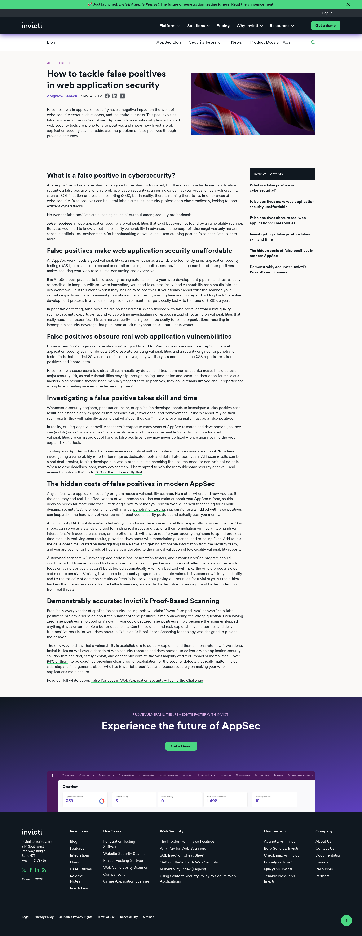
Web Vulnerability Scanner (125, 867)
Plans (74, 862)
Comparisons (114, 874)
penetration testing (149, 509)
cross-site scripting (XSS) (109, 195)
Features (77, 848)
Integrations (80, 855)
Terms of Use (106, 917)
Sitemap (148, 917)
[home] (32, 25)
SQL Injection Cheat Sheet (182, 855)
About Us (323, 841)
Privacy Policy (44, 917)
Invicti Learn (80, 888)
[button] (329, 13)
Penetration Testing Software (119, 844)
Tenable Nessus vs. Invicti (280, 878)
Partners (322, 876)
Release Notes (76, 878)
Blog (51, 42)
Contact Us (324, 848)
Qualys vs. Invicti (278, 869)
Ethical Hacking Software (124, 860)
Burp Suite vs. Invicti (281, 848)
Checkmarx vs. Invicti (282, 855)
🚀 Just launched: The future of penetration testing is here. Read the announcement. (181, 4)
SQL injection (72, 195)
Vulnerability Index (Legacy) (183, 869)
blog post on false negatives (199, 233)
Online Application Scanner (126, 881)
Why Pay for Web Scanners (183, 848)
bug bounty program (135, 573)
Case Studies (81, 869)
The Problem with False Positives (187, 841)
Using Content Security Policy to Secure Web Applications (198, 878)
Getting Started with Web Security (189, 862)
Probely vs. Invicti (278, 862)
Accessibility (129, 917)
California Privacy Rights (75, 917)
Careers (321, 862)
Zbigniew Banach (62, 96)
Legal (25, 917)
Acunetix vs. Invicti (280, 841)
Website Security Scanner (125, 853)
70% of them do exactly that (118, 472)
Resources (324, 869)
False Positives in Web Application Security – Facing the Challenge (147, 680)
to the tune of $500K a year (206, 300)
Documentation (328, 855)
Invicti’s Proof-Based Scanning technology (160, 631)
